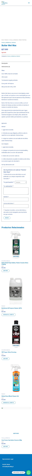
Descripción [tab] (5, 63)
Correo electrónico (8, 203)
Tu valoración (8, 186)
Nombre (6, 196)
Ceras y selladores (13, 40)
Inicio (3, 40)
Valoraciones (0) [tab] (6, 66)
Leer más (5, 270)
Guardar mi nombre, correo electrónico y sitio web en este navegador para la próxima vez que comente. (15, 212)
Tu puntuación (8, 182)
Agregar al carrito (8, 314)
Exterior (6, 40)
